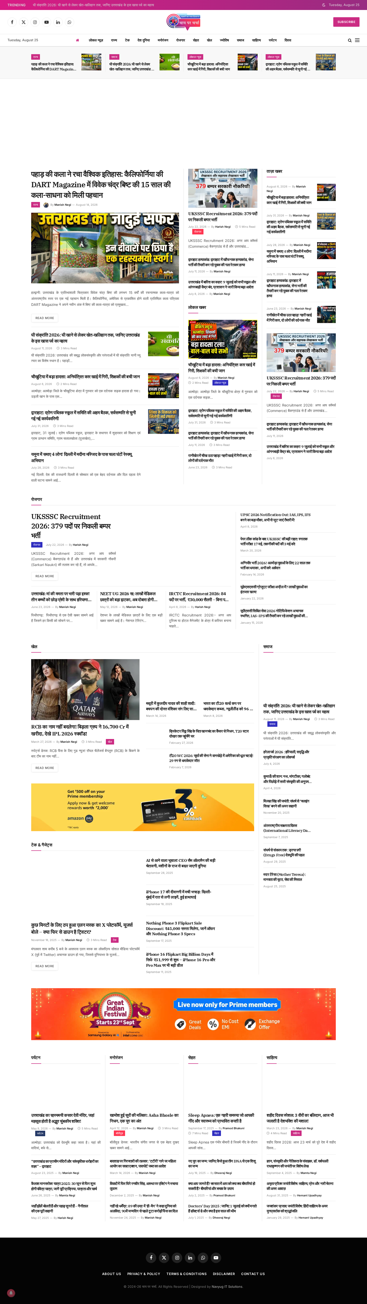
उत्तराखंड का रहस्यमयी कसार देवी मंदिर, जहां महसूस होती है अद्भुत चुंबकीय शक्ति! (62, 1118)
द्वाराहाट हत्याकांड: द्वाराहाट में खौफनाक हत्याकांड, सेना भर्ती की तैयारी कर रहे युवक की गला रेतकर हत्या (221, 262)
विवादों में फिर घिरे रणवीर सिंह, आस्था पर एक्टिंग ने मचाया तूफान (144, 1186)
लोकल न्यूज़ (96, 40)
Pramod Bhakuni (233, 1128)
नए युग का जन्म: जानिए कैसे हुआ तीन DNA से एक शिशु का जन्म (222, 1163)
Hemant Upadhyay (309, 1195)
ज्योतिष (224, 40)
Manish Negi (62, 204)
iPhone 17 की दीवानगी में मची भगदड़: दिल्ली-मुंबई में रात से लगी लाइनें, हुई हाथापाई (178, 894)
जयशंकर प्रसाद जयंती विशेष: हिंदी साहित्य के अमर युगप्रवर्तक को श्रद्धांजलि (297, 1208)
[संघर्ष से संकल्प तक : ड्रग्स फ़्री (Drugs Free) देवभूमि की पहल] (326, 855)
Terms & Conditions (186, 1274)
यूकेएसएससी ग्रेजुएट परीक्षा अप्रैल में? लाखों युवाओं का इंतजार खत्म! (273, 589)
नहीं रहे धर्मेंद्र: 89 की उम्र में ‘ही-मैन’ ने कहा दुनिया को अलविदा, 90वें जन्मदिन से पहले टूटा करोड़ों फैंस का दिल (144, 1208)
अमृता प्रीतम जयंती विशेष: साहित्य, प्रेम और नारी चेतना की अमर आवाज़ (300, 1186)
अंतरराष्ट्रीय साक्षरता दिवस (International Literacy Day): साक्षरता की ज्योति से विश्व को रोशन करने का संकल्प (287, 828)
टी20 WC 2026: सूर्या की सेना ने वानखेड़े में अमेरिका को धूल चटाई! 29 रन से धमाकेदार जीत (211, 758)
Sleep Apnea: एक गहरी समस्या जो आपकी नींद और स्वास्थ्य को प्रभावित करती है (221, 1118)
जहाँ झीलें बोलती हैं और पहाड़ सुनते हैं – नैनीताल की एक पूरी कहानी (59, 1208)
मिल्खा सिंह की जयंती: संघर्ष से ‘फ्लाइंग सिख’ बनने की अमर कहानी (286, 803)
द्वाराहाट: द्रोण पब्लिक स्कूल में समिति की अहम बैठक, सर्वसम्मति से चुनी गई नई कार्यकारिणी (288, 67)
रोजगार (180, 40)
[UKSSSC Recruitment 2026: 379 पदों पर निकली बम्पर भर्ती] (222, 188)
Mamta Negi (67, 1195)
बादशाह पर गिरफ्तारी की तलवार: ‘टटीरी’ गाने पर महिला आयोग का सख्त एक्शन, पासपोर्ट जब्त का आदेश (143, 1163)
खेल (209, 40)
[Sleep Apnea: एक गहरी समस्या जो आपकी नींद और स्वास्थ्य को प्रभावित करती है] (222, 1089)
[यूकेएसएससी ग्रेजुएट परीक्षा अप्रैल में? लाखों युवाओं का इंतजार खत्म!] (326, 592)
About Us (111, 1274)
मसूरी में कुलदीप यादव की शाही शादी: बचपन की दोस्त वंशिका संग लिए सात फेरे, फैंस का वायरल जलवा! (170, 706)
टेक (127, 40)
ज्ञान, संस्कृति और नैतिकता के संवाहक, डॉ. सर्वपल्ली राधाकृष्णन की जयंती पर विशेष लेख (297, 1163)
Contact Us (253, 1274)
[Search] (350, 40)
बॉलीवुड (119, 1133)
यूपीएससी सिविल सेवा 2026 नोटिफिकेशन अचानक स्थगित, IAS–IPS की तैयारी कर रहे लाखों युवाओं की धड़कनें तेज (272, 613)
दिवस (288, 40)
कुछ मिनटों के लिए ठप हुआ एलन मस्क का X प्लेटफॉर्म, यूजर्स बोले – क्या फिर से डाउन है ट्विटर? (82, 928)
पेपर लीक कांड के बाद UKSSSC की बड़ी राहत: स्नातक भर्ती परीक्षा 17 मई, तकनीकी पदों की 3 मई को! (274, 541)
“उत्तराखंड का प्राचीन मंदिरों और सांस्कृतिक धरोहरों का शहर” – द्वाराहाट (64, 1164)
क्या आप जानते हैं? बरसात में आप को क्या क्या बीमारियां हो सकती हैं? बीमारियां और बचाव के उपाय (221, 1186)
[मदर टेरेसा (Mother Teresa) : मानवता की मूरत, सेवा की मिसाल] (326, 880)
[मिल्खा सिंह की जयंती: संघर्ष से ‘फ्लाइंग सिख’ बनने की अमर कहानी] (326, 806)
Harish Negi (223, 226)
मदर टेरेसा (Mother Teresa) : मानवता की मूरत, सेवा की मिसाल (284, 877)
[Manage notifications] (11, 1293)
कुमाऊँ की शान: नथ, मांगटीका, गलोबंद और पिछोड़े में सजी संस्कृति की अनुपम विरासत (286, 779)
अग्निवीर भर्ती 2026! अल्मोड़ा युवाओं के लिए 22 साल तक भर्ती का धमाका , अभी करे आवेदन (275, 565)
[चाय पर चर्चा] (183, 22)
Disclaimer (224, 1274)
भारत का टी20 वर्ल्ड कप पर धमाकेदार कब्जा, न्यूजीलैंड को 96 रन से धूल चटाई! (228, 706)
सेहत (196, 40)
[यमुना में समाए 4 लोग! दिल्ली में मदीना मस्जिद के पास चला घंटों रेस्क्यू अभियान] (163, 463)
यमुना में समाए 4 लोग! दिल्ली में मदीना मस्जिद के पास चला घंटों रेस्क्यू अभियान (81, 457)
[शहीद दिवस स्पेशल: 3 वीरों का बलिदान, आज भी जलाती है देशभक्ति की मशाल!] (301, 1089)
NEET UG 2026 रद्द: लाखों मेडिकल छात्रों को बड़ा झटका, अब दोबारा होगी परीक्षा (127, 597)
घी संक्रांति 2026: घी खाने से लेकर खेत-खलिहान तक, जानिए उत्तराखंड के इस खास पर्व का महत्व (93, 5)
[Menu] (357, 40)
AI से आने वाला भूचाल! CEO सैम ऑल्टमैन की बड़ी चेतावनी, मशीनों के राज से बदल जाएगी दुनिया (180, 863)
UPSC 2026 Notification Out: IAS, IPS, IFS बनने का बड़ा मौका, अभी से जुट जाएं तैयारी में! (275, 517)
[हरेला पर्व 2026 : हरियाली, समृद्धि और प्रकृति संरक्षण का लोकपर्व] (326, 757)
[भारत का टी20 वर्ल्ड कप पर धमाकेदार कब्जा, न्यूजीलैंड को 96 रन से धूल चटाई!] (228, 678)
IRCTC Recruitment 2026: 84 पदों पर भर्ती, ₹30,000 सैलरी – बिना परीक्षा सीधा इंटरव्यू (200, 597)
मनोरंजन (163, 40)
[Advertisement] (183, 124)
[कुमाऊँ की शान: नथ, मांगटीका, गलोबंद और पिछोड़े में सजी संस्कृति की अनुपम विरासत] (326, 781)
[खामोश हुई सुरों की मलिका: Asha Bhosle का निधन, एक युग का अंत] (144, 1089)
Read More (44, 318)
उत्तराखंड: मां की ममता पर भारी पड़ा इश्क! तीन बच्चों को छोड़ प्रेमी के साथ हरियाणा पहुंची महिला (60, 597)
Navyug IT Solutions (227, 1286)
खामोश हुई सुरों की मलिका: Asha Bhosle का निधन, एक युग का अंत (144, 1118)
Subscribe (346, 22)
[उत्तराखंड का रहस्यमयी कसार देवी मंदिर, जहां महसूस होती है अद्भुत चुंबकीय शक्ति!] (66, 1089)
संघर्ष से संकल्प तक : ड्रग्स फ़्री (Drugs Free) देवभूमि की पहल (283, 852)
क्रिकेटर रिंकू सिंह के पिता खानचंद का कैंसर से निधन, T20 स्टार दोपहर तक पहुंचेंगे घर (209, 734)
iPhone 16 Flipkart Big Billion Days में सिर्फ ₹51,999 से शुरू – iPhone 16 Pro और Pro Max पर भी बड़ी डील (180, 960)
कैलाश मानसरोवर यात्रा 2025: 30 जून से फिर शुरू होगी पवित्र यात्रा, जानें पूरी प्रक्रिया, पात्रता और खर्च (64, 1186)
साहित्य (256, 40)
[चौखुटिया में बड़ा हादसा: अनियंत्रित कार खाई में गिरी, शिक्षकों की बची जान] (248, 62)
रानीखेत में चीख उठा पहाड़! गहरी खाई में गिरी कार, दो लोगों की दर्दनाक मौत (219, 458)
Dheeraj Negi (223, 1173)
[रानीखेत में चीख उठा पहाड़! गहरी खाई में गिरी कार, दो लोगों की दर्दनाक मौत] (326, 314)
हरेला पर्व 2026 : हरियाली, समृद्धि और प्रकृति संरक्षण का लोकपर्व (286, 754)
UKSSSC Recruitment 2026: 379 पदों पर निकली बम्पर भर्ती (222, 216)
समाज (240, 40)
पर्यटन (273, 40)
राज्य (114, 40)
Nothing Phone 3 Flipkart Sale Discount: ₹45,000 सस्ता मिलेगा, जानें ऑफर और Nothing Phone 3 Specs (180, 928)
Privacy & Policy (144, 1274)
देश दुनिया (144, 40)
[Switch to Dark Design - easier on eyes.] (324, 5)
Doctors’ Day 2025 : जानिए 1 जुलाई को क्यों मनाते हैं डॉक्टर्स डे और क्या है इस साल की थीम (222, 1208)
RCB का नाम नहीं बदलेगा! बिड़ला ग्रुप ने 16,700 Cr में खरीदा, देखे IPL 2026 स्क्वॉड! (79, 730)
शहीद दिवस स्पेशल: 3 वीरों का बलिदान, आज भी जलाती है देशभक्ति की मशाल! (300, 1118)
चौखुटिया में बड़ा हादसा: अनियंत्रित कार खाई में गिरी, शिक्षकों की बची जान (208, 66)
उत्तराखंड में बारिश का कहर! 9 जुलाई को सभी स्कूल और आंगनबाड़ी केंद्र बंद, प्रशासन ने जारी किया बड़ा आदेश (222, 284)
